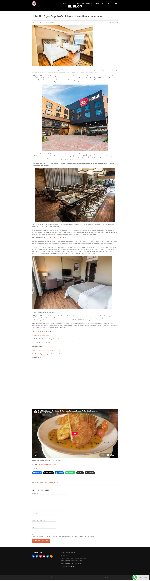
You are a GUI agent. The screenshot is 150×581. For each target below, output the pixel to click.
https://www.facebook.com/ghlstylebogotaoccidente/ (46, 350)
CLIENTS (97, 3)
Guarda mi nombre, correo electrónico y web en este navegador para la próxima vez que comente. (64, 536)
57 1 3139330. (46, 342)
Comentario (36, 493)
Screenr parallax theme (104, 578)
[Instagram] (40, 556)
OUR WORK (89, 3)
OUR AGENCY (80, 3)
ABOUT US (71, 3)
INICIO (64, 3)
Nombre (35, 513)
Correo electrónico (39, 520)
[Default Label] (44, 556)
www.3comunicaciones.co (68, 552)
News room (115, 22)
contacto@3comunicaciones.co (73, 563)
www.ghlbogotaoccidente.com (61, 76)
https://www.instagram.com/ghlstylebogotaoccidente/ (46, 354)
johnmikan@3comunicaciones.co (48, 464)
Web (33, 527)
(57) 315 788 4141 (70, 566)
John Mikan (52, 22)
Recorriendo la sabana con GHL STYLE (55, 238)
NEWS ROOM (105, 3)
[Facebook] (33, 556)
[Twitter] (37, 556)
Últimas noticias (53, 482)
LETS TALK (114, 3)
